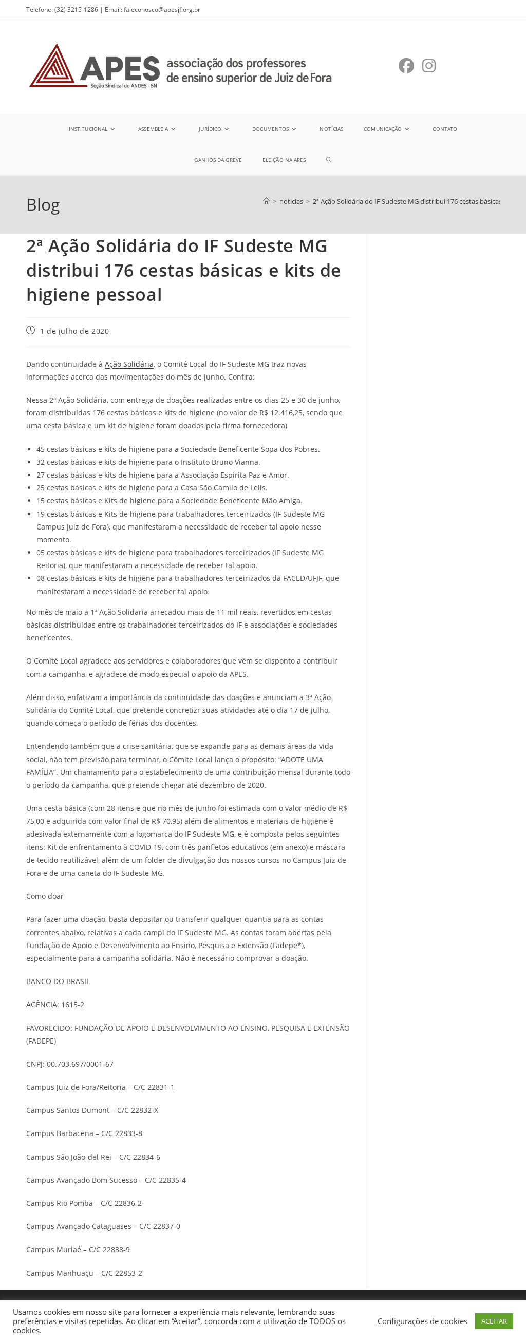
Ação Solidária (129, 364)
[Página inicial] (266, 201)
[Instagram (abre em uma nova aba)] (429, 65)
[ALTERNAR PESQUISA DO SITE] (329, 159)
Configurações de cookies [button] (422, 1321)
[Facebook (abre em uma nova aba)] (406, 65)
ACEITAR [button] (494, 1321)
